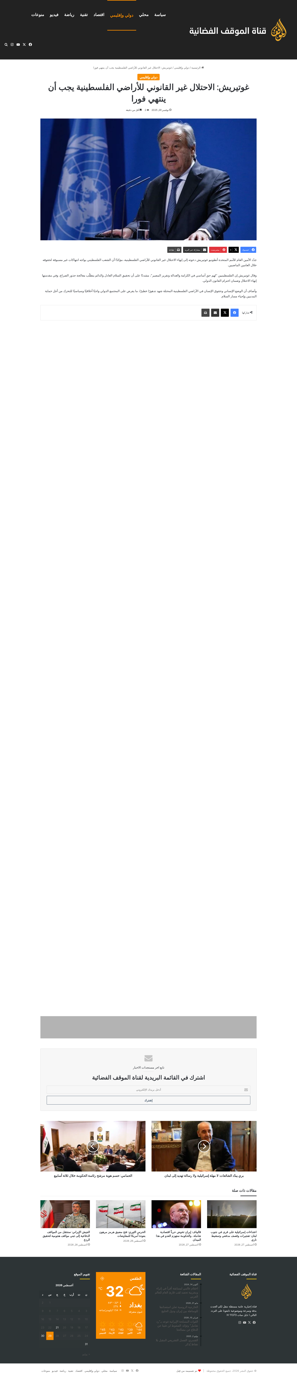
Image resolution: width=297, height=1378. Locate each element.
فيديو (54, 14)
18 (79, 1327)
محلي (144, 14)
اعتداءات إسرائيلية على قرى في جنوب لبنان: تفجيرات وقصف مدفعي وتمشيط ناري (234, 1235)
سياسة (160, 14)
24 (86, 1335)
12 (71, 1319)
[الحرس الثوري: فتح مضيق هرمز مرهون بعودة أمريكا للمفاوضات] (120, 1214)
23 (42, 1327)
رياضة (69, 14)
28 (57, 1335)
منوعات (37, 14)
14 (57, 1319)
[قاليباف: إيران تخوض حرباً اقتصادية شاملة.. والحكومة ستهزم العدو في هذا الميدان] (176, 1214)
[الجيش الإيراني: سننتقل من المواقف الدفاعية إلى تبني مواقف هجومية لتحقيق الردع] (65, 1214)
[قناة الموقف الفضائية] (233, 30)
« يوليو (86, 1354)
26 (71, 1335)
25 (79, 1335)
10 (86, 1319)
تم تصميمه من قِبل (186, 1370)
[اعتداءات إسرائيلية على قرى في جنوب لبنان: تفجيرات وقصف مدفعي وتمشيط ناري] (232, 1214)
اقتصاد (99, 14)
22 (50, 1327)
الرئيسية (196, 67)
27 (64, 1335)
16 (42, 1319)
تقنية (84, 14)
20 (64, 1327)
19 (71, 1327)
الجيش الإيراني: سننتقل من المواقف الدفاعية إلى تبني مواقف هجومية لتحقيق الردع (66, 1235)
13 (64, 1319)
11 (79, 1319)
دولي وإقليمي (121, 15)
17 (86, 1327)
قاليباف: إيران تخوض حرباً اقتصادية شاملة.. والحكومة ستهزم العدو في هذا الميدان (178, 1235)
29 (50, 1335)
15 (49, 1319)
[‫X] (249, 1322)
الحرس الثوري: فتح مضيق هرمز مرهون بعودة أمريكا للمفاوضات (122, 1234)
